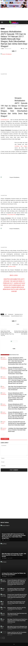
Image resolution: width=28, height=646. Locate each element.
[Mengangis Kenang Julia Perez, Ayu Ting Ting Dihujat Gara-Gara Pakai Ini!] (3, 609)
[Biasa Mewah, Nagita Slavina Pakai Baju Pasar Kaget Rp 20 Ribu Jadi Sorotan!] (3, 590)
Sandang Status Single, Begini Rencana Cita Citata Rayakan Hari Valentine (20, 333)
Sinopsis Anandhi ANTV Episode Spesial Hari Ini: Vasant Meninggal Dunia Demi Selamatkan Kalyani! (17, 423)
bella (3, 48)
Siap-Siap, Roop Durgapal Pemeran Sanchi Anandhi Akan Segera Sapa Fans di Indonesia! (17, 388)
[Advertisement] (14, 16)
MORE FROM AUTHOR (14, 354)
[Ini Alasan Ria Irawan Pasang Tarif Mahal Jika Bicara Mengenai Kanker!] (14, 569)
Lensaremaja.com (5, 119)
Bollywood (2, 28)
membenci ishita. (12, 266)
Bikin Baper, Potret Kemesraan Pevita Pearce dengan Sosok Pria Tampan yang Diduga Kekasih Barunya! (17, 621)
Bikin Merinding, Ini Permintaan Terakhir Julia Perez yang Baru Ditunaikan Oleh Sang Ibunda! (14, 555)
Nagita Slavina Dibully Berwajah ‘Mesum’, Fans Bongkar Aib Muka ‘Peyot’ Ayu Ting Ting (7, 333)
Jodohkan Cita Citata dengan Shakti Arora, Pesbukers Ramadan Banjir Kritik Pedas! (17, 430)
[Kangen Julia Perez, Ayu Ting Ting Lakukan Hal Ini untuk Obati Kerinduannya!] (3, 634)
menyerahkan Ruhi (11, 214)
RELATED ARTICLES (5, 354)
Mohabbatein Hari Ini (19, 314)
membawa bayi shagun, (21, 146)
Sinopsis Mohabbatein (5, 315)
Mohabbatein (10, 314)
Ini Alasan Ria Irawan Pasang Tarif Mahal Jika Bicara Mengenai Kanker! (14, 574)
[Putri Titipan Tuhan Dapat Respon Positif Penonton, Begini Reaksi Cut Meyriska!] (3, 603)
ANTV (6, 314)
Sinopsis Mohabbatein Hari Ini (16, 315)
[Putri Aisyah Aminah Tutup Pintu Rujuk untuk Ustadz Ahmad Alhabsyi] (3, 615)
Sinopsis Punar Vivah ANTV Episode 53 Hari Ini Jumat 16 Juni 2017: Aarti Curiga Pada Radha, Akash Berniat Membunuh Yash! (17, 596)
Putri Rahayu (4, 558)
